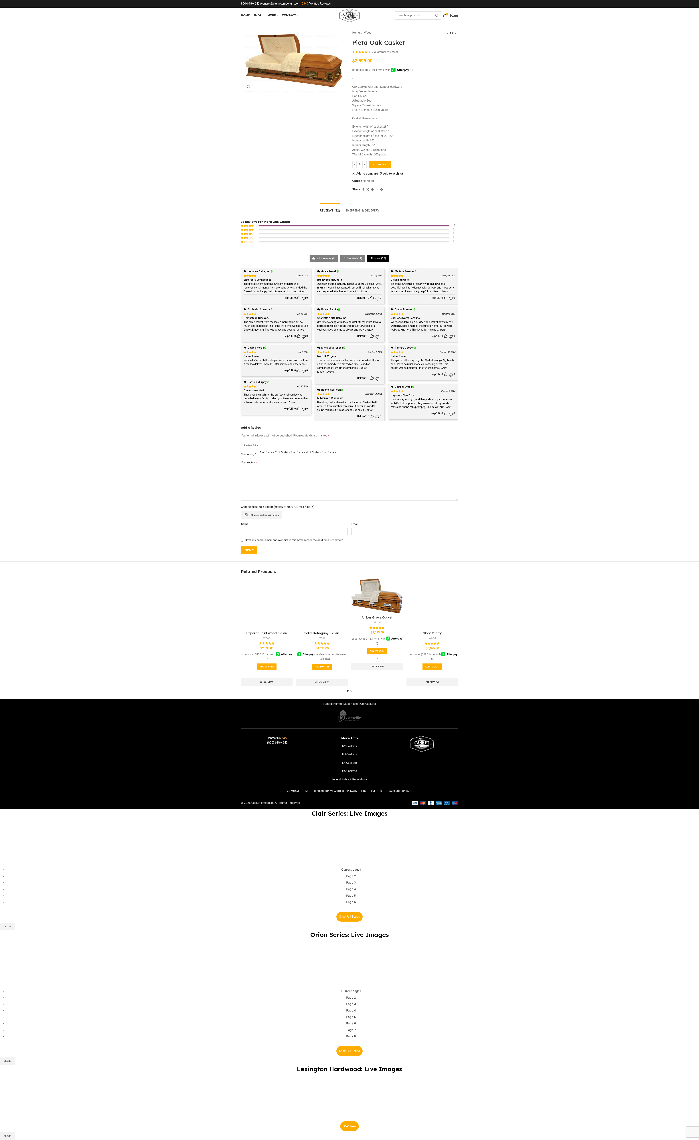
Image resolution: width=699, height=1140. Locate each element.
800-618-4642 (250, 3)
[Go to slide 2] (351, 691)
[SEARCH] (437, 15)
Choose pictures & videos (264, 515)
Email (354, 524)
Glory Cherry (432, 633)
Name (244, 524)
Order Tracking (389, 791)
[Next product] (456, 33)
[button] (267, 666)
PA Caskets (349, 771)
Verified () (354, 258)
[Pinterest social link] (372, 189)
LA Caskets (349, 763)
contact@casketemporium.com (280, 3)
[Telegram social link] (381, 189)
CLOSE (7, 926)
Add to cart (380, 164)
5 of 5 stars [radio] (329, 452)
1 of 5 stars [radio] (267, 452)
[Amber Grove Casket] (377, 596)
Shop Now (349, 1126)
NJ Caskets (349, 754)
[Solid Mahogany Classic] (322, 604)
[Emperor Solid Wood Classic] (267, 604)
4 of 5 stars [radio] (313, 452)
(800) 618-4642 (277, 742)
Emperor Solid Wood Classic (267, 633)
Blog (342, 791)
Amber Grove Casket (377, 617)
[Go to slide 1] (348, 691)
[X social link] (367, 189)
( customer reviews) (383, 52)
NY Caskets (349, 746)
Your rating (248, 454)
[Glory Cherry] (432, 604)
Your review (249, 462)
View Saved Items (298, 791)
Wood (368, 33)
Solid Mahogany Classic (321, 633)
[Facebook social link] (363, 189)
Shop (314, 791)
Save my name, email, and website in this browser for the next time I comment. (294, 540)
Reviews (332, 791)
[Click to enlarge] (248, 86)
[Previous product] (447, 33)
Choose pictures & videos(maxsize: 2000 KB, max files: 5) (277, 507)
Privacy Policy (356, 791)
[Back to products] (451, 33)
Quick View (266, 682)
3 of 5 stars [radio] (298, 452)
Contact (406, 791)
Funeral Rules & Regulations (349, 779)
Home (356, 33)
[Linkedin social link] (377, 189)
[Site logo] (349, 15)
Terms (372, 791)
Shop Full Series (349, 916)
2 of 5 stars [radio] (282, 452)
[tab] (330, 208)
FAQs (322, 791)
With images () (325, 258)
